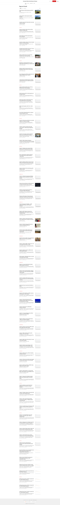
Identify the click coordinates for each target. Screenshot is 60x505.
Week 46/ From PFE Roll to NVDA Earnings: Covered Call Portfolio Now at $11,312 (26, 184)
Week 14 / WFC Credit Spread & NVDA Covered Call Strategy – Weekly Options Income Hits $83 (26, 399)
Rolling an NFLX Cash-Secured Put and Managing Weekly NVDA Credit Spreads (26, 69)
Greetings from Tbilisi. (22, 220)
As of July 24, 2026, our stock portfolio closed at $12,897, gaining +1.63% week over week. (26, 38)
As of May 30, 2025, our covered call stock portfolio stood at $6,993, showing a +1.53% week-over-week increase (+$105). (26, 446)
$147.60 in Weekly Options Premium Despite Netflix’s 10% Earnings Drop (26, 42)
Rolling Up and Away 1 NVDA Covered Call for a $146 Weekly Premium (26, 485)
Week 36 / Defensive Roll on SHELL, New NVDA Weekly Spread (26, 250)
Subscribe (54, 1)
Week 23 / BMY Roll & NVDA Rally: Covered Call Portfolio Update (26, 340)
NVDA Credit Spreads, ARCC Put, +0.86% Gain (26, 106)
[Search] (50, 1)
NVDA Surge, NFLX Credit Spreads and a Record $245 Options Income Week (26, 100)
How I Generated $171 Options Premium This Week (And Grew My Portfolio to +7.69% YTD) (26, 155)
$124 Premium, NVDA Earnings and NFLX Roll (26, 11)
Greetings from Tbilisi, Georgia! (23, 361)
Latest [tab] (20, 8)
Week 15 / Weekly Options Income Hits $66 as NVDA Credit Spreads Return (26, 393)
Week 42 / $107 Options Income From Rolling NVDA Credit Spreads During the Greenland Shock (26, 212)
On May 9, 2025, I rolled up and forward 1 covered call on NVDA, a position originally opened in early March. (26, 466)
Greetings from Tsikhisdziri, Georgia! (23, 366)
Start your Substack (28, 501)
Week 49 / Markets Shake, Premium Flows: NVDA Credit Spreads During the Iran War (26, 162)
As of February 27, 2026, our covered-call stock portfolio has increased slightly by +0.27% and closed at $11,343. (26, 179)
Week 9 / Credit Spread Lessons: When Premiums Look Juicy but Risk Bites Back (26, 435)
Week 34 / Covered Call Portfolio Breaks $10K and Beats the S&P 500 (26, 265)
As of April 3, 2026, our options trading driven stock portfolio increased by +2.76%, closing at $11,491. (26, 142)
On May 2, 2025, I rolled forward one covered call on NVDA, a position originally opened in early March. (26, 473)
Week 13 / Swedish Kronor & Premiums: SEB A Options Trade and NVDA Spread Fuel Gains (26, 407)
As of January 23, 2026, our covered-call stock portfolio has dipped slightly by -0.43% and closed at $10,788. (26, 214)
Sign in (58, 1)
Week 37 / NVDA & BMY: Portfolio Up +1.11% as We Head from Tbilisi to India (26, 244)
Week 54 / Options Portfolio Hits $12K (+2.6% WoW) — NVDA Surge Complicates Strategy (26, 127)
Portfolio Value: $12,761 (22, 70)
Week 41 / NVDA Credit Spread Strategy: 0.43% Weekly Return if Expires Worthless (26, 219)
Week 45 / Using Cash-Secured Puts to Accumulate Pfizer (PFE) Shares (25, 190)
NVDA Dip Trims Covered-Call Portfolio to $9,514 (26, 286)
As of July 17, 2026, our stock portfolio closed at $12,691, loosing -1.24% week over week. (26, 44)
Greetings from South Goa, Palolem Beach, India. (25, 232)
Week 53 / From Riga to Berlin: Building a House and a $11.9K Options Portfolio (26, 134)
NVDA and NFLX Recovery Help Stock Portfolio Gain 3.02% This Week (25, 55)
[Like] (19, 20)
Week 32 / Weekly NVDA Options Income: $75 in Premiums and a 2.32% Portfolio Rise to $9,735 (26, 278)
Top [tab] (22, 8)
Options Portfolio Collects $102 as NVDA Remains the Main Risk (26, 30)
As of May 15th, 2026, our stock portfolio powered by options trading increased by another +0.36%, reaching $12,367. (26, 102)
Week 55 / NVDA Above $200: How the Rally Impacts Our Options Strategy (26, 121)
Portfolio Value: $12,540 (22, 81)
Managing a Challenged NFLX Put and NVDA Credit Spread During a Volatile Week (26, 63)
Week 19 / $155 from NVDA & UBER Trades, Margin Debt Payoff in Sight (26, 365)
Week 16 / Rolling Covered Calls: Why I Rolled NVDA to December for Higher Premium (25, 386)
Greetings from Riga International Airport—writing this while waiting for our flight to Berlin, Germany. (26, 136)
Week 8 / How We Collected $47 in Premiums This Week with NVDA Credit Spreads (26, 443)
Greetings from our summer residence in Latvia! (25, 12)
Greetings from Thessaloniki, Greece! (23, 372)
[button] (26, 3)
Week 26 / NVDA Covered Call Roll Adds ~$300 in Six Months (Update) (26, 319)
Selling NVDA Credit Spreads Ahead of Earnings (25, 16)
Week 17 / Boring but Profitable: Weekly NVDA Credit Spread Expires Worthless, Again (26, 377)
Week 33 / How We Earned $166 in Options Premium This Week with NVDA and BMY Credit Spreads (26, 271)
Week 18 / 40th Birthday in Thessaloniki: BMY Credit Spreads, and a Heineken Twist (26, 371)
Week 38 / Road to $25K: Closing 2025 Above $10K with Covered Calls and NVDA (26, 238)
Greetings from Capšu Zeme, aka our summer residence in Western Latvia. (26, 18)
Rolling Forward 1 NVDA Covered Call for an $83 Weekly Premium (26, 471)
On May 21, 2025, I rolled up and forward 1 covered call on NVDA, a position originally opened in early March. (26, 460)
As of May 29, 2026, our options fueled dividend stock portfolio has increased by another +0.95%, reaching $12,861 (26, 89)
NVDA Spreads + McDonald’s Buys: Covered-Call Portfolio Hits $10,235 (26, 257)
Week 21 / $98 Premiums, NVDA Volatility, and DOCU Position (26, 353)
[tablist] (22, 8)
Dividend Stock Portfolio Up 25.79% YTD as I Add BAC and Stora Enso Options (26, 49)
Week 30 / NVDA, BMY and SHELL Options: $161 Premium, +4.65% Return (26, 293)
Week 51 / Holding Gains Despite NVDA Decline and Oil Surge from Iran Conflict (26, 149)
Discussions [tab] (24, 8)
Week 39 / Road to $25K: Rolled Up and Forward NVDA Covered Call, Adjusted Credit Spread (25, 230)
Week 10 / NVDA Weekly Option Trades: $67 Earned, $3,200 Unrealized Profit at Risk (26, 429)
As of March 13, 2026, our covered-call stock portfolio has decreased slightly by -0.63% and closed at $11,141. (26, 164)
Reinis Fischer (22, 19)
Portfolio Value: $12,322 (22, 64)
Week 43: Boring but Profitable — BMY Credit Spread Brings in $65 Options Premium (25, 205)
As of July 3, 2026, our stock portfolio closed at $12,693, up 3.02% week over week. (26, 57)
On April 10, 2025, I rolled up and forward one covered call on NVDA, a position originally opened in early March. (26, 493)
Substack (27, 503)
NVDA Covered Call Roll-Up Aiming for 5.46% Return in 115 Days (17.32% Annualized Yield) (25, 458)
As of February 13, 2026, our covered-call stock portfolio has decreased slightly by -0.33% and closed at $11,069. (26, 192)
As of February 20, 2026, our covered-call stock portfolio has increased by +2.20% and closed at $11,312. (26, 185)
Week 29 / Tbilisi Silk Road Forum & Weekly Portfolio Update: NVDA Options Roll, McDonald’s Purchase (26, 300)
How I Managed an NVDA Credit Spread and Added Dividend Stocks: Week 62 (26, 74)
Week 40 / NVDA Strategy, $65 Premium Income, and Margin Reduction (26, 225)
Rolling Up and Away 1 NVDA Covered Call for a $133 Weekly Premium (26, 492)
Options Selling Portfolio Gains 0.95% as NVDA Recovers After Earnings (26, 87)
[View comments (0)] (24, 13)
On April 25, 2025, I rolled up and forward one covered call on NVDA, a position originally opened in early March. (26, 481)
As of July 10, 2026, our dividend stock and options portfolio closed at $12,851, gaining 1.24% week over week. (26, 50)
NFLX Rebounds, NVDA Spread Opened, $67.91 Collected (25, 36)
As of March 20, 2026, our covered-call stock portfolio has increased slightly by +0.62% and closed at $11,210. (26, 157)
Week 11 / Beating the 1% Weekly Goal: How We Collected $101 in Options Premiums (26, 422)
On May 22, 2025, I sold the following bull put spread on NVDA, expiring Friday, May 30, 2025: (26, 453)
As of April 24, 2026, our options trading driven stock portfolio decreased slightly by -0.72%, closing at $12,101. (26, 122)
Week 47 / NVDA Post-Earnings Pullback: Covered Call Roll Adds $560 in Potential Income (26, 177)
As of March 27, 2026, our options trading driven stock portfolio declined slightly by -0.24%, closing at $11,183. (26, 150)
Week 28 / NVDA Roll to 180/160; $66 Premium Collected (25, 307)
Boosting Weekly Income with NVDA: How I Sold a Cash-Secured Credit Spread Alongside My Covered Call (26, 451)
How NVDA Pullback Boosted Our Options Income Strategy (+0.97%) (26, 113)
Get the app (33, 501)
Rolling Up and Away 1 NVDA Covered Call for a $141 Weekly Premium (26, 479)
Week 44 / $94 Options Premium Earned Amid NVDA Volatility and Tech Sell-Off (26, 196)
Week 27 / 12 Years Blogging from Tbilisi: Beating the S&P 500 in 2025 (26, 313)
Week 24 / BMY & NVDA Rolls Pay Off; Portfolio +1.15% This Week (25, 333)
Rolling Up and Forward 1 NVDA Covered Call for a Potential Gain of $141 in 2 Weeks (26, 465)
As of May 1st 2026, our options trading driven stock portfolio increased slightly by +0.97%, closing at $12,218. (26, 114)
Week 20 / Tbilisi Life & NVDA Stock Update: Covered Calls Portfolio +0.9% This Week (26, 360)
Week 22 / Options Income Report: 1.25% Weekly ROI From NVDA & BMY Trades (25, 345)
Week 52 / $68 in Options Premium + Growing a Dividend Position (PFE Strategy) (26, 141)
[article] (30, 12)
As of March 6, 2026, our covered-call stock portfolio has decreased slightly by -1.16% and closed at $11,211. (26, 170)
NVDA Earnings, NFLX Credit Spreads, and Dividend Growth (26, 94)
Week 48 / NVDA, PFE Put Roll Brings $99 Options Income (26, 169)
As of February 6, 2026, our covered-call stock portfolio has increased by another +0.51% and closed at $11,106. (26, 198)
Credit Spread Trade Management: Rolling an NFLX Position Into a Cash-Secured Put (26, 80)
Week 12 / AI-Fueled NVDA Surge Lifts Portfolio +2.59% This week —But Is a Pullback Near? (25, 415)
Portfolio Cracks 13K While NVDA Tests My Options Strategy (26, 23)
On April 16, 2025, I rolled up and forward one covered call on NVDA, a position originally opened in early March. (26, 487)
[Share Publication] (51, 1)
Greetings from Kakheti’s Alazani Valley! (24, 341)
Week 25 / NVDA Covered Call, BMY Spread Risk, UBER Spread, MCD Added (26, 327)
